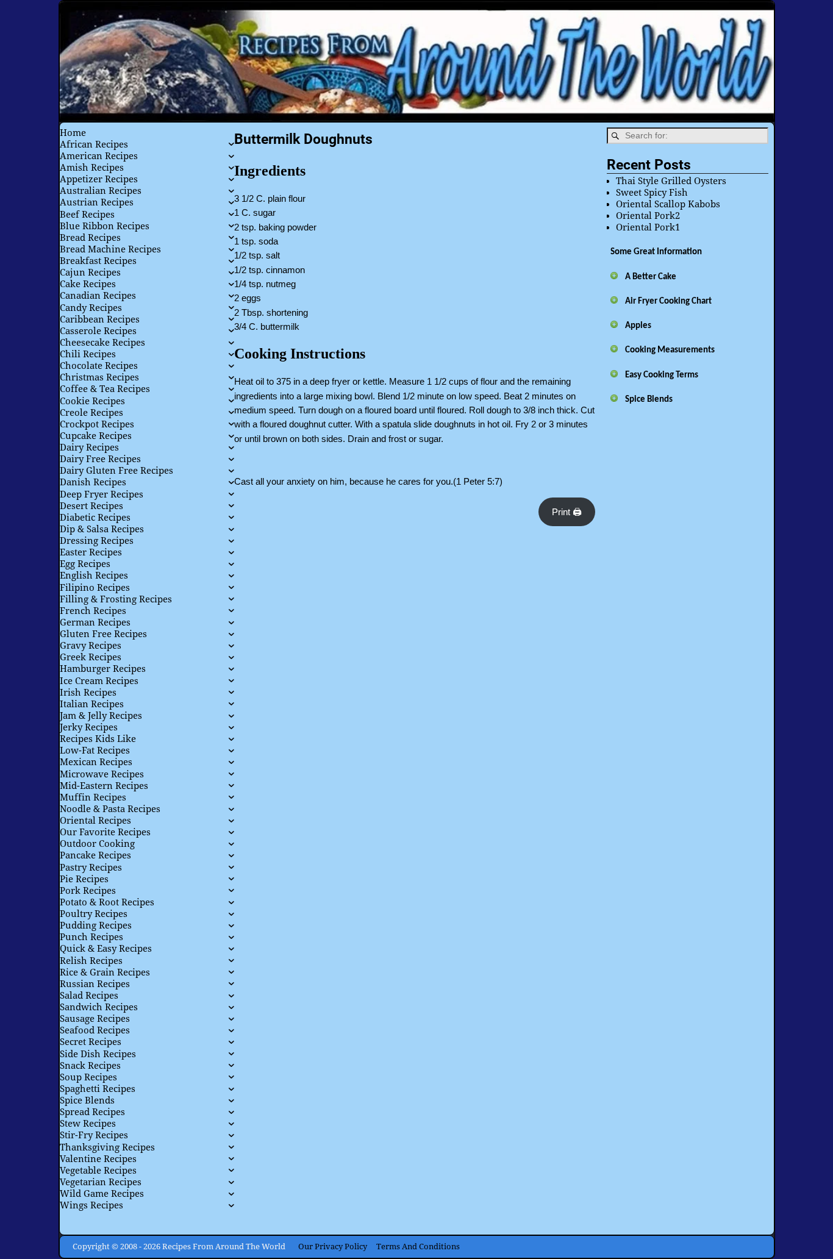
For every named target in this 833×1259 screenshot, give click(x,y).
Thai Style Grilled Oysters (671, 181)
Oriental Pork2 (648, 215)
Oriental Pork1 (648, 227)
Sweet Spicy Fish (652, 192)
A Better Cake (650, 277)
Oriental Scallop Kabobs (668, 204)
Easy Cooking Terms (661, 375)
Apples (638, 325)
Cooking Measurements (670, 350)
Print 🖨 (567, 512)
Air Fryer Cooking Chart (668, 301)
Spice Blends (649, 399)
